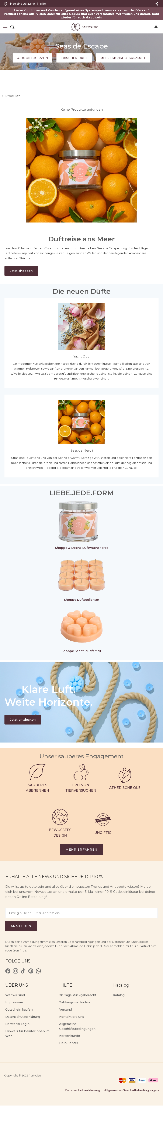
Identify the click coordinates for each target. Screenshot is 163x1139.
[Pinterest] (30, 971)
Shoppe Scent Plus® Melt (81, 651)
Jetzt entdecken (23, 720)
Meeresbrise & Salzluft (123, 58)
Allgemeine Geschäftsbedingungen (131, 1090)
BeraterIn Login (17, 1024)
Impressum (14, 1002)
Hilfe (43, 3)
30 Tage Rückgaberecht (77, 995)
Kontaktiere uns (71, 1017)
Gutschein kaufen (19, 1009)
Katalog (119, 995)
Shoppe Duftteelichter (81, 600)
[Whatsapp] (38, 971)
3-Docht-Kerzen (32, 58)
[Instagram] (15, 971)
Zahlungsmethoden (74, 1002)
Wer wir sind (15, 995)
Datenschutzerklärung (22, 1017)
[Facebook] (7, 971)
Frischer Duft (74, 58)
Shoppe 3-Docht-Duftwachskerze (81, 548)
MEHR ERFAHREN (82, 849)
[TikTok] (23, 971)
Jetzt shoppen (21, 271)
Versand (65, 1009)
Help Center (68, 1043)
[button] (5, 27)
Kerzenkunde (69, 1036)
